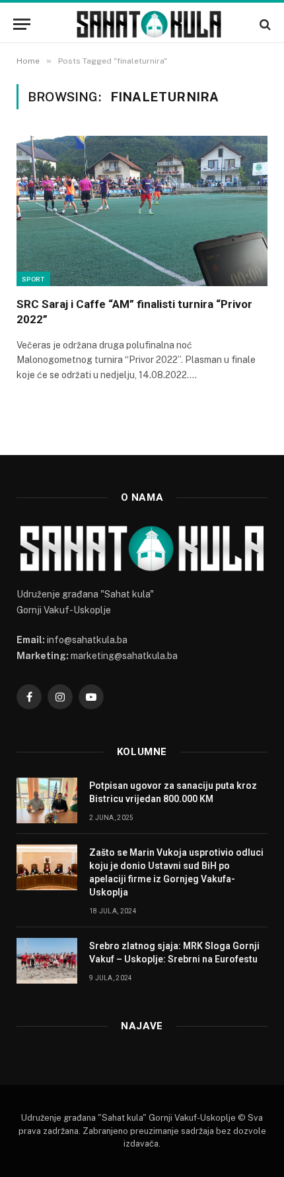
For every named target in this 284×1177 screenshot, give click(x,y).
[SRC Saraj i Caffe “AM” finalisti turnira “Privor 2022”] (142, 210)
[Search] (264, 24)
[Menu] (21, 24)
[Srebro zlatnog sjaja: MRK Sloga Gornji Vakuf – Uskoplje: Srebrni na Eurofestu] (47, 961)
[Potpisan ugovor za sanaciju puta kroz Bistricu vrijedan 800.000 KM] (47, 800)
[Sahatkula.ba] (148, 24)
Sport (33, 279)
